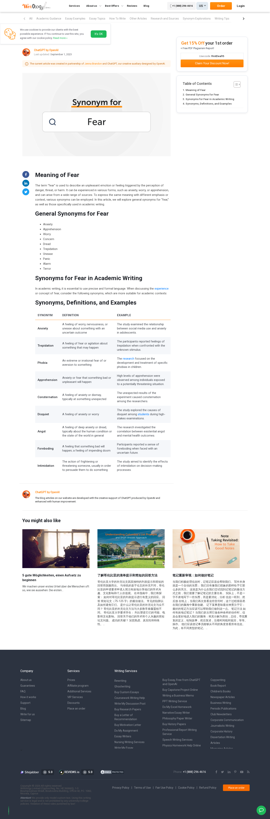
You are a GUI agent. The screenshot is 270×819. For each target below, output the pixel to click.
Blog (146, 5)
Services (74, 5)
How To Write (117, 18)
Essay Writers (122, 736)
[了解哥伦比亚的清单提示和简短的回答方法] (131, 548)
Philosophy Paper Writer (177, 718)
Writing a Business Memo (178, 695)
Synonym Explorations (197, 18)
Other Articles (138, 18)
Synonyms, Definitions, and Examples (209, 103)
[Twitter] (25, 191)
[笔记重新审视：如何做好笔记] (206, 548)
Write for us (27, 714)
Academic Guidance (48, 18)
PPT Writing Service (174, 701)
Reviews (132, 5)
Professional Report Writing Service (179, 732)
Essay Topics (97, 18)
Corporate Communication (227, 720)
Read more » (60, 37)
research (128, 358)
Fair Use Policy (164, 787)
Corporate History (221, 731)
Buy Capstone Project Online (180, 689)
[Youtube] (241, 772)
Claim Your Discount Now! (212, 63)
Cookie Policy (186, 787)
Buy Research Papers (127, 709)
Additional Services (79, 691)
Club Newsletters (221, 714)
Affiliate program (78, 685)
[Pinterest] (235, 772)
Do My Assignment (126, 730)
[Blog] (248, 772)
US (201, 6)
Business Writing (221, 702)
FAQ (22, 691)
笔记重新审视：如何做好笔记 (193, 575)
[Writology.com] (36, 6)
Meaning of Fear (196, 90)
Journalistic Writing (222, 725)
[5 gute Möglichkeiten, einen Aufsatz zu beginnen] (56, 548)
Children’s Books (221, 691)
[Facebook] (25, 174)
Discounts (73, 702)
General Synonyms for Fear (202, 94)
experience (162, 288)
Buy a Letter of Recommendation (125, 717)
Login (241, 6)
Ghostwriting (122, 686)
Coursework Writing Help (129, 697)
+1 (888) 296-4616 (182, 6)
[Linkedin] (25, 183)
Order (221, 6)
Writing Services (125, 671)
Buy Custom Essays (126, 692)
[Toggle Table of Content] (235, 84)
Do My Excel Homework (177, 707)
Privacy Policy (120, 787)
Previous (24, 19)
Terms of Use (142, 787)
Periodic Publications (223, 708)
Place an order (76, 708)
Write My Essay (123, 747)
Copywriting (218, 680)
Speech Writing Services (177, 739)
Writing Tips (222, 18)
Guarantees (27, 685)
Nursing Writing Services (129, 742)
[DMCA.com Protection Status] (112, 772)
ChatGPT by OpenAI (47, 492)
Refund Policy (207, 787)
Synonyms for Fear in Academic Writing (210, 99)
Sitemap (25, 720)
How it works (28, 697)
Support (25, 702)
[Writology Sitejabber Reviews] (30, 772)
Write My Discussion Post (129, 703)
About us (26, 680)
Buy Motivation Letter (127, 724)
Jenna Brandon (93, 63)
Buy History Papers (174, 724)
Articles (215, 742)
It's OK (98, 34)
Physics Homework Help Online (181, 745)
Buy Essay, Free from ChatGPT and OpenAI (181, 682)
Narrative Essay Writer (176, 712)
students (143, 414)
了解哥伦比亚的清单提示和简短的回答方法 (127, 575)
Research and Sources (165, 18)
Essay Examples (75, 18)
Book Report (218, 685)
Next (244, 19)
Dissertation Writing (223, 737)
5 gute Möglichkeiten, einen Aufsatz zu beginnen (51, 577)
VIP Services (75, 697)
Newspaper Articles (223, 697)
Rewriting (120, 680)
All (30, 18)
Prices (71, 680)
